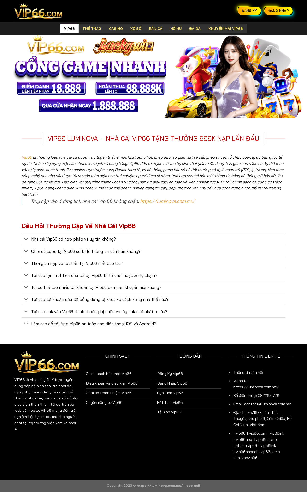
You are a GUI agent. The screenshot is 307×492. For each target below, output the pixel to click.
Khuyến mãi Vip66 (225, 28)
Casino (116, 28)
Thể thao (92, 28)
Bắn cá (156, 28)
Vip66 (27, 157)
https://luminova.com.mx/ (167, 201)
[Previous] (12, 76)
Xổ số (135, 28)
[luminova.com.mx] (38, 11)
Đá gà (195, 28)
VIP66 (69, 28)
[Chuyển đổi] (26, 239)
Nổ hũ (176, 28)
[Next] (294, 76)
